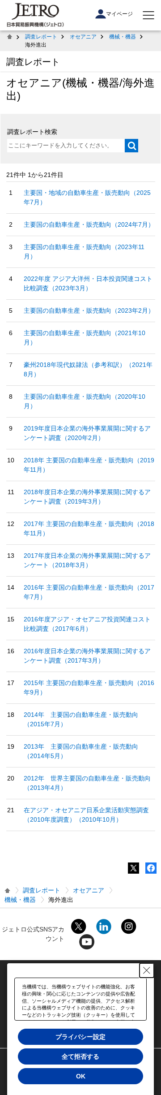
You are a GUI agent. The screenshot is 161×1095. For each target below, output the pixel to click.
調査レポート (41, 37)
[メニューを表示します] (148, 15)
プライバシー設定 (80, 1036)
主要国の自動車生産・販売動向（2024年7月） (89, 224)
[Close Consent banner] (147, 970)
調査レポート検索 (32, 131)
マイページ (119, 14)
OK (80, 1076)
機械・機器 (122, 37)
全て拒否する (80, 1056)
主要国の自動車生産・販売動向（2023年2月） (89, 310)
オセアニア (83, 37)
